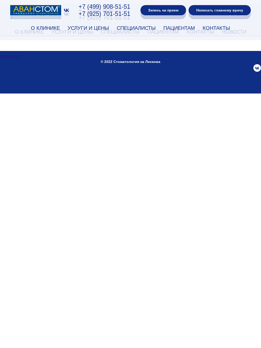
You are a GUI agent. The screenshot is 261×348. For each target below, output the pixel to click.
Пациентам (179, 28)
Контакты (216, 28)
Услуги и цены (88, 28)
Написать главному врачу (219, 10)
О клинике (45, 28)
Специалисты (136, 28)
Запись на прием (163, 10)
